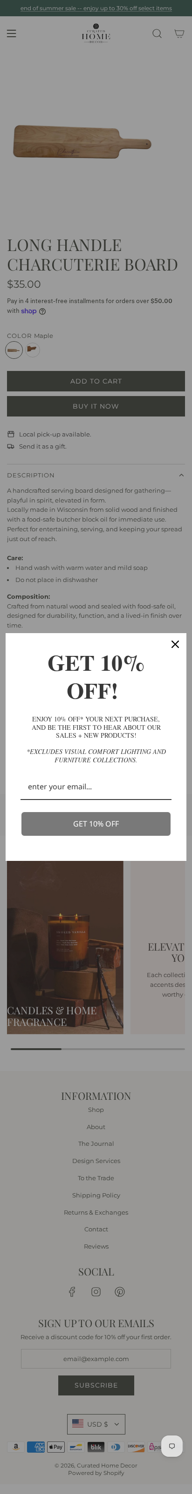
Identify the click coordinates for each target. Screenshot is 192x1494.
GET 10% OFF (96, 824)
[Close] (175, 644)
